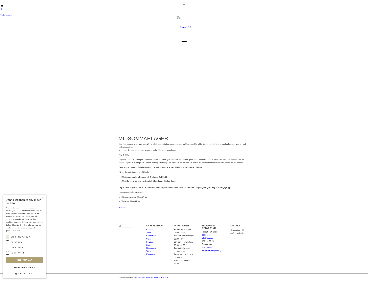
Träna (148, 251)
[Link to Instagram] (124, 2)
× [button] (43, 198)
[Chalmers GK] (184, 27)
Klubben (149, 229)
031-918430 (206, 234)
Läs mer (16, 230)
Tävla (148, 232)
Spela (148, 245)
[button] (24, 273)
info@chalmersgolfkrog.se (213, 250)
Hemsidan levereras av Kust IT (157, 277)
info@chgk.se (207, 238)
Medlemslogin (6, 15)
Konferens (150, 254)
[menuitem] (184, 41)
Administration (140, 277)
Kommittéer (151, 235)
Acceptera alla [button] (24, 260)
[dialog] (24, 236)
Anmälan (122, 207)
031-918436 (206, 247)
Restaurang (151, 248)
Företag (149, 241)
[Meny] (184, 41)
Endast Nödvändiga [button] (24, 267)
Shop (148, 238)
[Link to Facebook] (119, 2)
